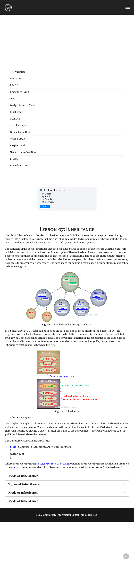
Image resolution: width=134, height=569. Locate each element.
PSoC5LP (15, 78)
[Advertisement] (67, 39)
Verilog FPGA (17, 138)
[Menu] (128, 7)
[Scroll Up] (126, 556)
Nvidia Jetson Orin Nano (23, 152)
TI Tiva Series (17, 71)
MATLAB (15, 118)
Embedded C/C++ (19, 91)
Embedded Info (19, 165)
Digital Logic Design (21, 132)
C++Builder (16, 112)
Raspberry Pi (17, 145)
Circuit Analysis (19, 125)
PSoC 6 (14, 85)
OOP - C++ (16, 98)
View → (45, 206)
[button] (67, 476)
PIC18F (14, 158)
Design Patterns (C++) (22, 105)
